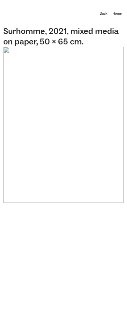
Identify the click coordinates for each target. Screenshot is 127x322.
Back (103, 13)
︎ (117, 8)
